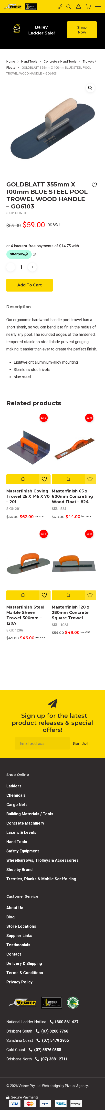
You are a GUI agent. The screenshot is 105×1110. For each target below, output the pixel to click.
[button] (82, 29)
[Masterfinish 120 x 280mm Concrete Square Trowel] (74, 563)
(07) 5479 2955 (54, 1040)
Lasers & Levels (21, 832)
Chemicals (16, 795)
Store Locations (21, 926)
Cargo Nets (17, 804)
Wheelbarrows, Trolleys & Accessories (42, 860)
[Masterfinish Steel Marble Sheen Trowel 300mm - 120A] (28, 563)
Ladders (13, 786)
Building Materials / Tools (29, 814)
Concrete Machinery (25, 823)
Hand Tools (29, 61)
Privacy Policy (19, 982)
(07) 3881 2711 (53, 1059)
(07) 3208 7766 (53, 1031)
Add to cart (29, 285)
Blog (10, 917)
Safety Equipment (22, 851)
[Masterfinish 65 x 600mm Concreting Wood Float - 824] (74, 447)
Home (10, 61)
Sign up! (80, 743)
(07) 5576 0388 (46, 1049)
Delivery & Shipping (24, 963)
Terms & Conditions (24, 972)
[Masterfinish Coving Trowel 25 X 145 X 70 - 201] (28, 447)
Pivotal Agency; (77, 1086)
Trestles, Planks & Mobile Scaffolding (41, 879)
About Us (14, 907)
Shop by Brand (19, 869)
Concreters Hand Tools (60, 61)
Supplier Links (19, 935)
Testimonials (18, 945)
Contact (13, 954)
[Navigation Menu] (98, 6)
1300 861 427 (65, 1022)
